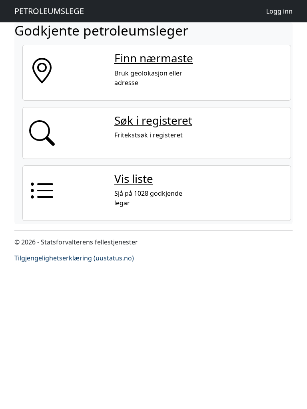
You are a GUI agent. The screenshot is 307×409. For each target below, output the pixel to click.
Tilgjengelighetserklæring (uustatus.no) (74, 258)
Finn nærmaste (153, 58)
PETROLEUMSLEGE (49, 11)
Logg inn (279, 11)
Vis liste (133, 178)
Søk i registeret (153, 120)
